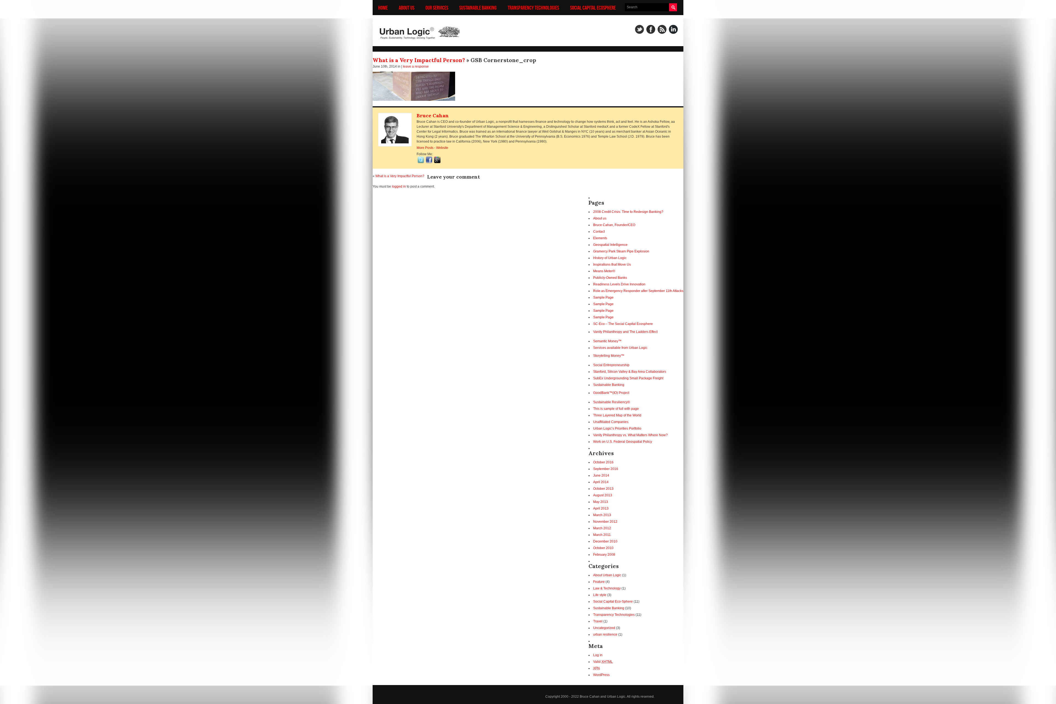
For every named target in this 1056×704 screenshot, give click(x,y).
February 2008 (604, 554)
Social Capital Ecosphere (593, 7)
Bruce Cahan (433, 115)
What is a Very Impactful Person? (419, 60)
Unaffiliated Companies (610, 422)
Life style (599, 595)
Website (442, 148)
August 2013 (602, 495)
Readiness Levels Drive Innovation (619, 284)
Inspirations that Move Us (612, 264)
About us (406, 7)
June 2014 (601, 475)
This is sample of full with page (616, 409)
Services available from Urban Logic (620, 348)
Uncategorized (604, 628)
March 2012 (602, 528)
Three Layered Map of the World (617, 415)
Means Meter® (604, 271)
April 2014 (601, 482)
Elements (600, 238)
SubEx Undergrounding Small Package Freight (628, 378)
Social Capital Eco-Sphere (613, 601)
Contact (599, 231)
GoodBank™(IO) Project (611, 393)
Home (383, 7)
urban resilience (605, 634)
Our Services (436, 7)
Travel (598, 621)
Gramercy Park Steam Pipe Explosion (621, 251)
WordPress (601, 675)
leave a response (416, 66)
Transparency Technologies (533, 7)
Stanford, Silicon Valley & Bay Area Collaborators (629, 372)
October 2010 (603, 548)
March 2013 (602, 515)
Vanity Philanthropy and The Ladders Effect (625, 332)
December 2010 (605, 541)
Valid (603, 662)
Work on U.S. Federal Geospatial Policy (622, 442)
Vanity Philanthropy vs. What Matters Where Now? (630, 435)
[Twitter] (639, 29)
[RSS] (662, 29)
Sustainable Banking (478, 7)
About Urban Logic (607, 575)
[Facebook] (650, 29)
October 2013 (603, 489)
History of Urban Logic (609, 258)
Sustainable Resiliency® (611, 402)
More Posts (425, 148)
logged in (399, 186)
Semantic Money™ (607, 341)
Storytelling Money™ (608, 356)
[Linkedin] (673, 29)
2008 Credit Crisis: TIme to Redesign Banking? (628, 212)
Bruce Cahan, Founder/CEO (614, 225)
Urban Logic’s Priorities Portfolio (617, 428)
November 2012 (605, 522)
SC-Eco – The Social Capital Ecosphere (623, 324)
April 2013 (601, 508)
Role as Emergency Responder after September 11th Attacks (638, 291)
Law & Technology (607, 588)
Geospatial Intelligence (610, 245)
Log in (598, 655)
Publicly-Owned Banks (610, 278)
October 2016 (603, 462)
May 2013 (600, 502)
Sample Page (603, 297)
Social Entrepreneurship (611, 365)
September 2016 (605, 469)
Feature (599, 582)
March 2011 (602, 535)
